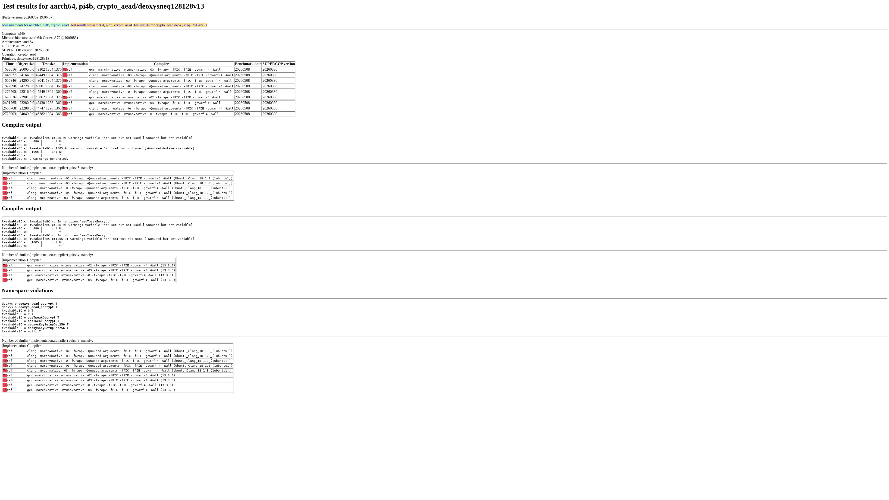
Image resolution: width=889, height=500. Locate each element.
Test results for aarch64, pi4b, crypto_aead (101, 25)
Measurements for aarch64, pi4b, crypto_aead (35, 25)
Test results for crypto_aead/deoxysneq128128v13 (170, 25)
